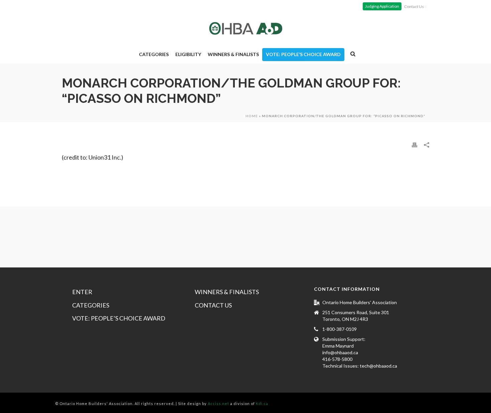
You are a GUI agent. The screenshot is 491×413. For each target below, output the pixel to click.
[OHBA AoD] (245, 28)
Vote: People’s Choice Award (303, 54)
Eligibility (188, 54)
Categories (154, 54)
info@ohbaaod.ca (340, 352)
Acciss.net (218, 403)
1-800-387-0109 (339, 329)
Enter (82, 291)
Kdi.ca (262, 403)
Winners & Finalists (233, 54)
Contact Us (213, 305)
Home (252, 116)
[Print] (414, 144)
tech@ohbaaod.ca (378, 366)
